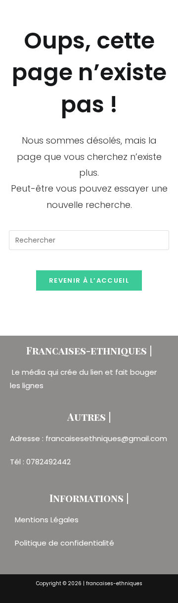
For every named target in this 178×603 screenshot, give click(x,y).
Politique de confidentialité (64, 543)
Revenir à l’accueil (89, 280)
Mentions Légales (48, 519)
